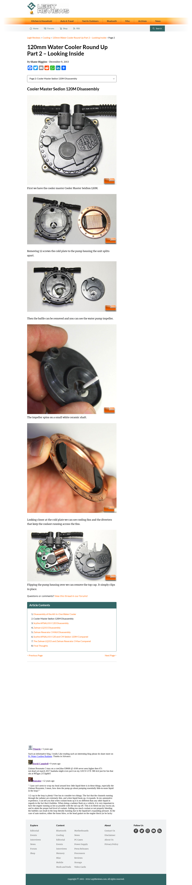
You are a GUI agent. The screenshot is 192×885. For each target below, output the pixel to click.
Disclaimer (110, 835)
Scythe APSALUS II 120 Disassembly (51, 623)
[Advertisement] (142, 78)
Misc (127, 21)
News (158, 21)
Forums (50, 28)
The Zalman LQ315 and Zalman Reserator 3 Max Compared (62, 641)
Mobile (59, 863)
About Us (109, 840)
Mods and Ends (63, 867)
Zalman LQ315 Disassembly (46, 627)
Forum (33, 849)
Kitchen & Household (41, 21)
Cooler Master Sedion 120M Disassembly (53, 618)
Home (35, 28)
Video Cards (80, 867)
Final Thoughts (40, 645)
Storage (78, 863)
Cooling (60, 835)
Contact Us (110, 831)
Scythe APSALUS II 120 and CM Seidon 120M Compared (60, 636)
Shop (65, 28)
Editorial (34, 831)
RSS (78, 28)
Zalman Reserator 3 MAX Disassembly (52, 632)
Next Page (110, 655)
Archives (142, 21)
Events (33, 835)
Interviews (35, 840)
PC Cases (78, 840)
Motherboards (81, 831)
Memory (60, 853)
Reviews (78, 858)
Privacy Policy (111, 844)
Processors (79, 853)
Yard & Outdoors (90, 21)
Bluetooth (112, 21)
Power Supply (81, 844)
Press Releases (81, 849)
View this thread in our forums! (71, 596)
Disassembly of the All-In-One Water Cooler (54, 614)
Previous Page (36, 655)
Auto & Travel (67, 21)
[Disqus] (72, 704)
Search (156, 29)
